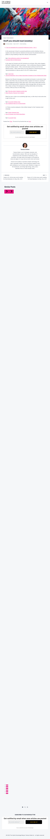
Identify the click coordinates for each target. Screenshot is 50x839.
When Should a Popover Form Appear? (14, 93)
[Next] (11, 192)
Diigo (11, 121)
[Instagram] (27, 807)
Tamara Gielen (9, 43)
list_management (24, 58)
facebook (14, 112)
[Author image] (4, 44)
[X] (25, 807)
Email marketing (23, 43)
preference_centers (15, 58)
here (30, 121)
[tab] (7, 786)
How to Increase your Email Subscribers (15, 114)
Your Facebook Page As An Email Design (15, 103)
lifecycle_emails (12, 91)
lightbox (16, 101)
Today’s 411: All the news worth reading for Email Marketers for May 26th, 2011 (13, 177)
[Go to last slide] (6, 192)
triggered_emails (20, 91)
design (10, 112)
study (9, 73)
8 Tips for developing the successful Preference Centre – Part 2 (21, 47)
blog (9, 58)
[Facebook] (23, 807)
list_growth (11, 101)
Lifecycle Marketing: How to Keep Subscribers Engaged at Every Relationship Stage (25, 75)
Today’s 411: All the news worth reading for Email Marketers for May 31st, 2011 (37, 177)
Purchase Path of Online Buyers (13, 59)
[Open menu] (47, 2)
